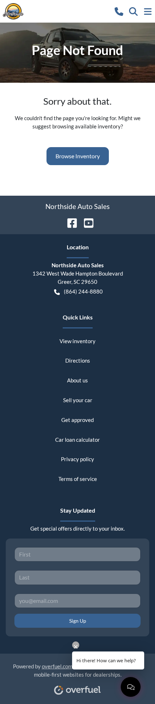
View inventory (77, 341)
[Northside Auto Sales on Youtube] (86, 222)
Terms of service (77, 479)
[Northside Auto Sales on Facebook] (69, 222)
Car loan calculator (77, 439)
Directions (77, 360)
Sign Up (77, 621)
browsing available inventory (86, 126)
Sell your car (77, 400)
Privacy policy (77, 459)
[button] (119, 11)
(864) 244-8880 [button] (83, 291)
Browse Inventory (78, 156)
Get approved (77, 420)
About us (77, 380)
